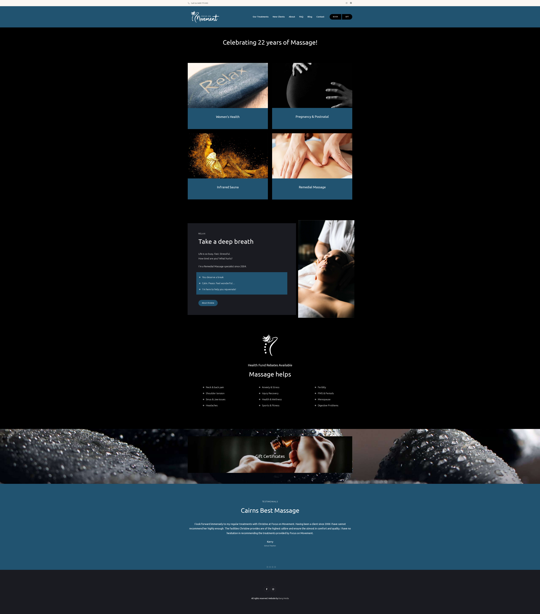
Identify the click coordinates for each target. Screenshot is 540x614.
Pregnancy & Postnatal (312, 116)
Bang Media (284, 598)
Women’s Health (228, 116)
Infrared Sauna (228, 187)
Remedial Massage (312, 187)
